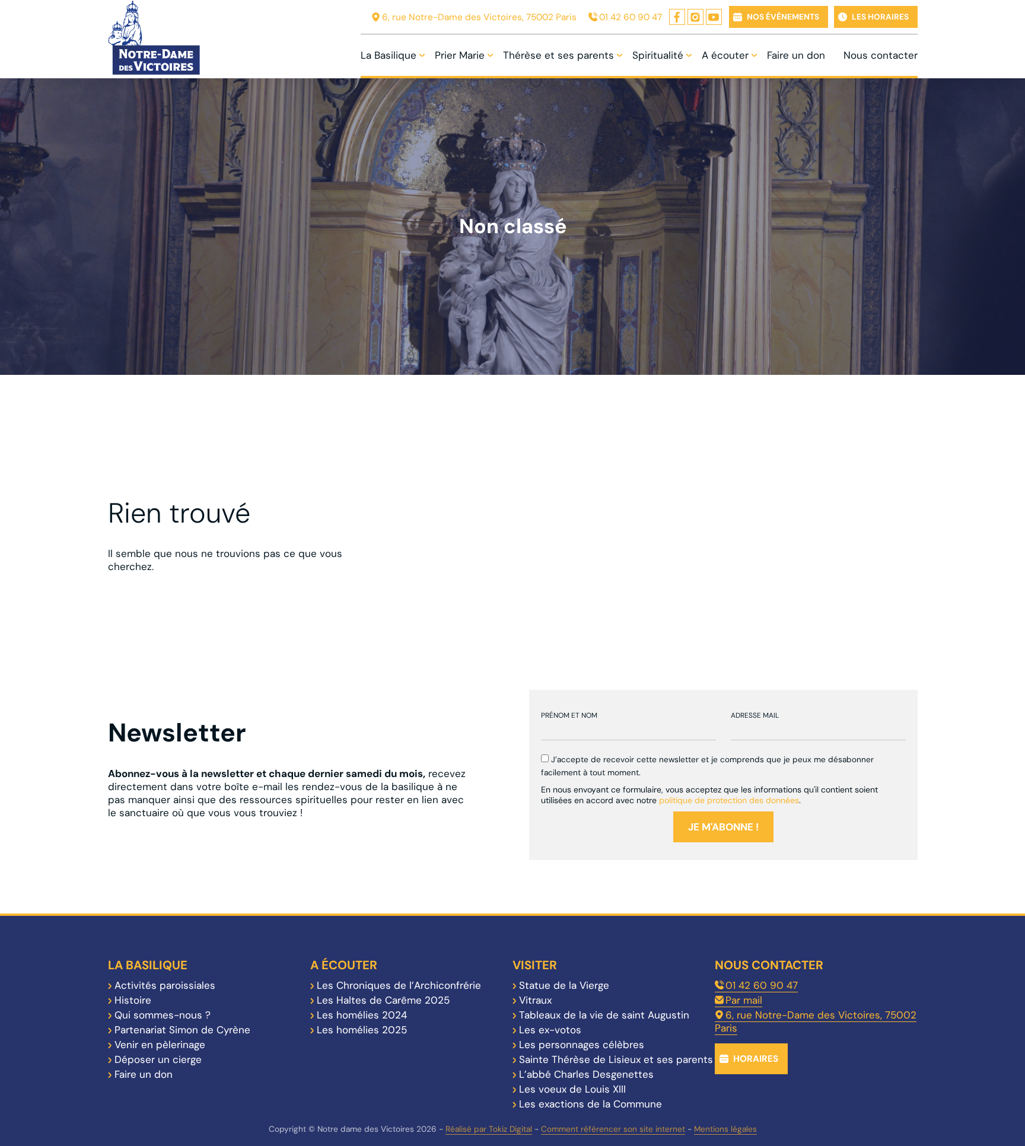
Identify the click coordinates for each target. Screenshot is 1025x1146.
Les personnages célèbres (581, 1044)
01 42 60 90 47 (630, 17)
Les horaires (880, 17)
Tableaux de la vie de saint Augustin (604, 1014)
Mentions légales (725, 1129)
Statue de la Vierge (564, 985)
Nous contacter (880, 55)
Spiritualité (657, 55)
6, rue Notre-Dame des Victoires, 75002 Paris (479, 17)
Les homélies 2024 (362, 1014)
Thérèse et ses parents (558, 55)
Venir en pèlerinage (159, 1044)
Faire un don (796, 55)
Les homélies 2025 (362, 1029)
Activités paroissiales (164, 985)
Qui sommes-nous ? (162, 1014)
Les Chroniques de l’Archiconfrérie (399, 985)
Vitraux (535, 1000)
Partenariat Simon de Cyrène (182, 1029)
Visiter (534, 965)
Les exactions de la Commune (590, 1103)
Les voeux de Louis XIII (572, 1089)
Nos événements (783, 17)
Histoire (132, 1000)
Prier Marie (460, 55)
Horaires (755, 1059)
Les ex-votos (550, 1029)
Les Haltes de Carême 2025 (383, 1000)
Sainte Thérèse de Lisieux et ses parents (616, 1059)
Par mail (743, 1000)
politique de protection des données (729, 800)
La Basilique (388, 55)
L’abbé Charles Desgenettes (586, 1074)
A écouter (725, 55)
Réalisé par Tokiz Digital (488, 1129)
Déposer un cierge (158, 1059)
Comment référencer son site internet (613, 1129)
